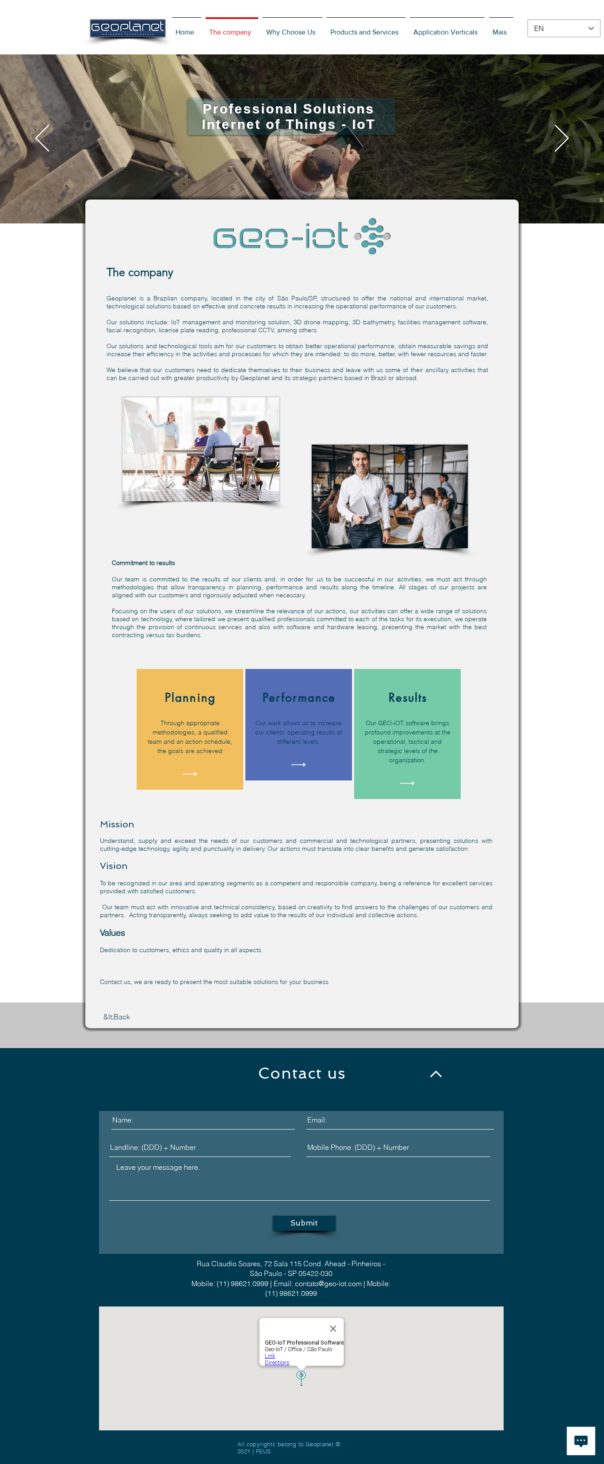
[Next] (562, 139)
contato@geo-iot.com (328, 1283)
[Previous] (42, 139)
